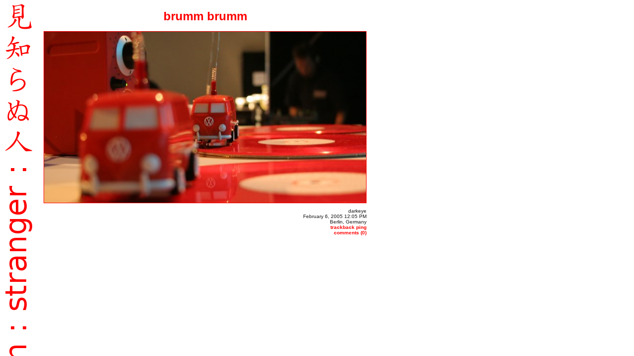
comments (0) (350, 232)
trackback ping (348, 227)
